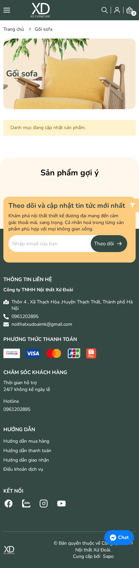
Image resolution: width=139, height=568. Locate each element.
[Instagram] (43, 503)
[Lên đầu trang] (127, 516)
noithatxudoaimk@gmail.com (41, 324)
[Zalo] (26, 503)
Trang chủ (13, 29)
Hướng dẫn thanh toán (27, 450)
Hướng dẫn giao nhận (26, 460)
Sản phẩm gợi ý (69, 172)
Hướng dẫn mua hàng (26, 441)
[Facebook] (8, 503)
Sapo (108, 556)
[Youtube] (61, 503)
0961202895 (24, 316)
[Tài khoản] (117, 10)
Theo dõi (104, 243)
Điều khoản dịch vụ (23, 469)
